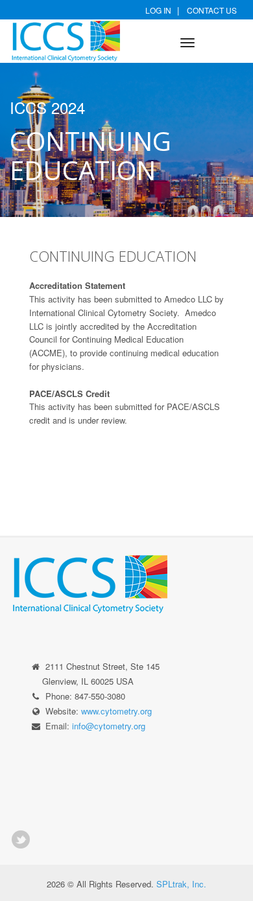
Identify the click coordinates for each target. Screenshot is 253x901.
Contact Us (212, 10)
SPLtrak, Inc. (181, 884)
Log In (158, 10)
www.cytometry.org (116, 711)
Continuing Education (113, 256)
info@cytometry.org (108, 726)
